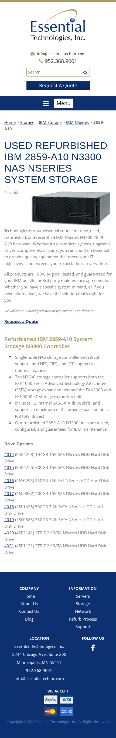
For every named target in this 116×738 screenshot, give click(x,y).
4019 (9, 519)
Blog (29, 619)
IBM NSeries (77, 122)
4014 (9, 454)
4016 (9, 480)
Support (83, 626)
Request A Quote (58, 85)
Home (10, 122)
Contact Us (29, 611)
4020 (9, 532)
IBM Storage (50, 122)
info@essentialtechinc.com (61, 53)
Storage (27, 122)
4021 (9, 545)
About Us (29, 603)
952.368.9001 (39, 670)
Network (83, 611)
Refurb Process (83, 619)
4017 (9, 493)
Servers (83, 596)
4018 (9, 506)
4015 (9, 467)
